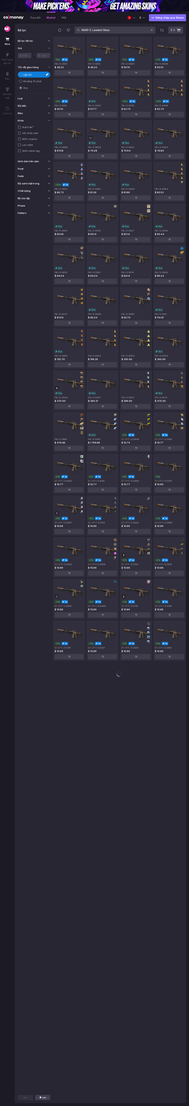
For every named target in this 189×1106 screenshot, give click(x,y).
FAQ (63, 17)
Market (51, 17)
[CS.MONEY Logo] (13, 17)
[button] (59, 30)
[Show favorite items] (68, 30)
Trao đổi (35, 17)
